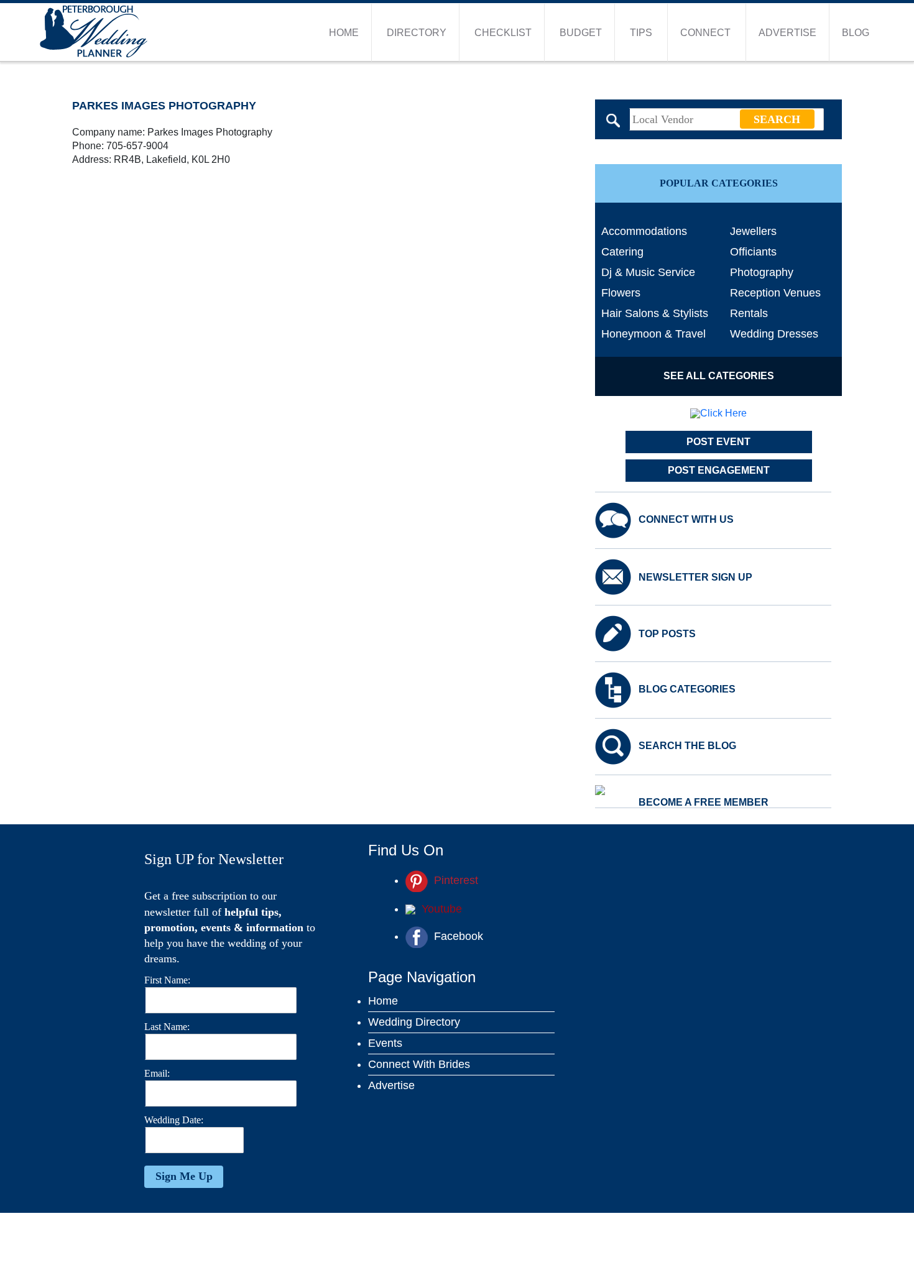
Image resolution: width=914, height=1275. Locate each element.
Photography (761, 272)
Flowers (620, 293)
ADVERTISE (787, 32)
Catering (622, 252)
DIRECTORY (416, 32)
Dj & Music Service (648, 272)
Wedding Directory (414, 1022)
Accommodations (644, 231)
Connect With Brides (419, 1064)
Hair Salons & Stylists (654, 313)
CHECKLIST (503, 32)
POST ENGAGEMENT (719, 470)
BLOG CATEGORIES (687, 689)
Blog (855, 32)
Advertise (391, 1085)
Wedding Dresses (774, 334)
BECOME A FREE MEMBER (704, 803)
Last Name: (167, 1026)
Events (385, 1043)
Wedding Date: (173, 1120)
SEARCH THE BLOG (687, 746)
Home (344, 32)
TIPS (641, 32)
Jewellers (753, 231)
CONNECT (705, 32)
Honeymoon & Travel (653, 334)
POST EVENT (718, 441)
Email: (157, 1073)
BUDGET (581, 32)
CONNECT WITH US (686, 520)
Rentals (749, 313)
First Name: (167, 980)
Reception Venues (775, 293)
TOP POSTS (667, 634)
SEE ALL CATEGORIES (718, 376)
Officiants (753, 252)
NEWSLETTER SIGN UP (695, 577)
